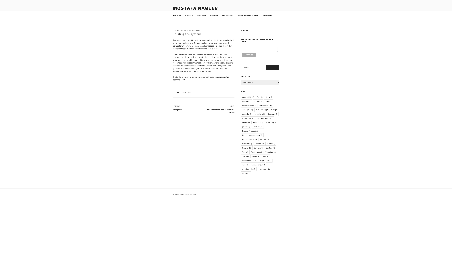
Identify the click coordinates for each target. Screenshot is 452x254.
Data (274, 110)
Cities (268, 101)
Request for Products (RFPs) (221, 15)
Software (258, 148)
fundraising (259, 114)
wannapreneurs (258, 165)
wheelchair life (248, 169)
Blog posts (177, 15)
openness (258, 122)
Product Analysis (250, 131)
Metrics (246, 122)
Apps (260, 97)
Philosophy (271, 122)
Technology (256, 152)
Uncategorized (183, 92)
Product (257, 127)
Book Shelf (201, 15)
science (271, 144)
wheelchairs (264, 169)
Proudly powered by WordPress (184, 194)
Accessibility (248, 97)
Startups (270, 148)
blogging (246, 101)
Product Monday (249, 139)
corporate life (265, 106)
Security (246, 148)
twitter (255, 156)
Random (259, 144)
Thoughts (270, 152)
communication (249, 106)
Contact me (267, 15)
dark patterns (262, 110)
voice (245, 165)
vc (269, 161)
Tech (245, 152)
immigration (248, 118)
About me (189, 15)
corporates (247, 110)
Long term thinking (265, 118)
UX (262, 161)
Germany (272, 114)
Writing (246, 173)
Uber (265, 156)
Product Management (252, 135)
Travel (245, 156)
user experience (249, 161)
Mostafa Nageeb (195, 8)
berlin (269, 97)
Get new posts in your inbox (247, 15)
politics (246, 127)
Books (258, 101)
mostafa (196, 31)
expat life (246, 114)
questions (247, 144)
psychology (265, 139)
